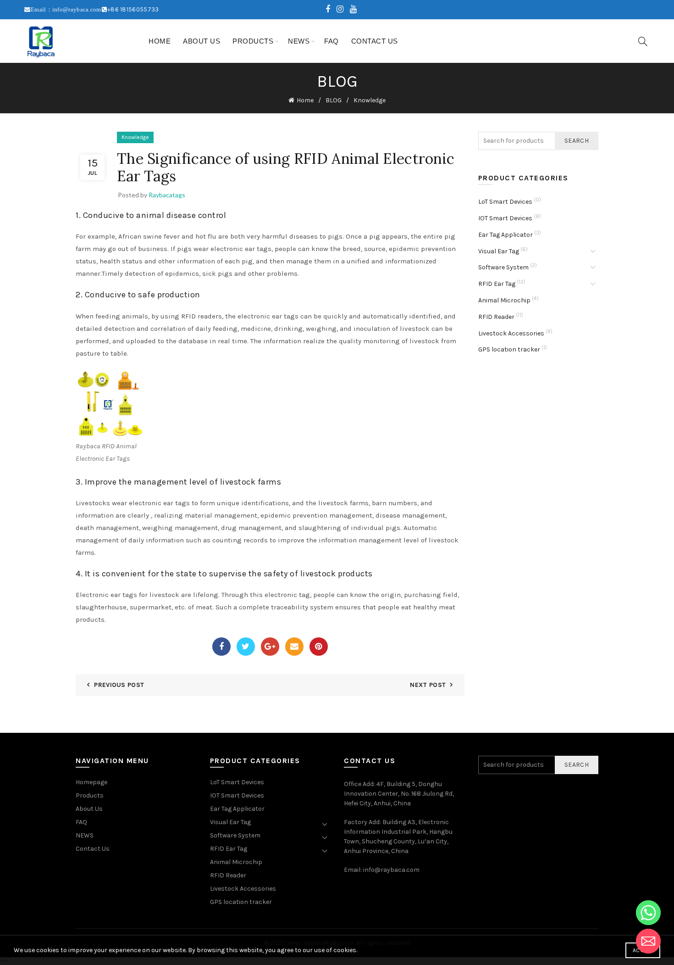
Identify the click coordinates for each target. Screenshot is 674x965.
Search (576, 141)
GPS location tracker (509, 349)
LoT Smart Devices (505, 202)
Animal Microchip (504, 300)
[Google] (270, 646)
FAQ (331, 41)
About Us (201, 41)
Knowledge (370, 100)
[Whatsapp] (648, 912)
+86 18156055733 (133, 9)
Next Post (428, 685)
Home (160, 41)
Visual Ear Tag (498, 251)
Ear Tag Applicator (505, 235)
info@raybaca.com (391, 870)
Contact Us (374, 41)
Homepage (91, 782)
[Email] (294, 646)
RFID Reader (496, 317)
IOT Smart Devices (505, 218)
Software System (503, 267)
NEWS (298, 41)
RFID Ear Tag (496, 284)
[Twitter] (246, 646)
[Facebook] (221, 646)
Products (252, 41)
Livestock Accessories (511, 333)
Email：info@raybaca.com (66, 9)
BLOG (334, 100)
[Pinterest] (318, 646)
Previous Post (119, 685)
